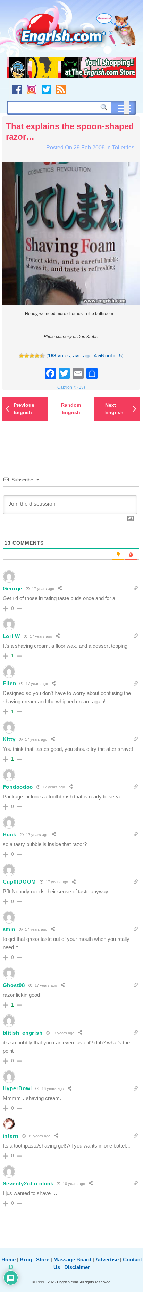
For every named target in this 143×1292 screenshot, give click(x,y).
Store (42, 1259)
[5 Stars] (42, 355)
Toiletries (123, 147)
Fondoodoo (18, 787)
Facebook (17, 89)
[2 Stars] (26, 355)
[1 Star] (21, 355)
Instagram (31, 89)
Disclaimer (77, 1267)
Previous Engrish (24, 408)
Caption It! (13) (71, 387)
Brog (26, 1259)
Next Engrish (114, 408)
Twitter (46, 89)
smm (9, 929)
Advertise (107, 1259)
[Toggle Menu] (126, 108)
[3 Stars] (31, 355)
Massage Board (72, 1259)
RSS (61, 89)
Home (8, 1259)
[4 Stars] (37, 355)
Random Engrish (71, 408)
